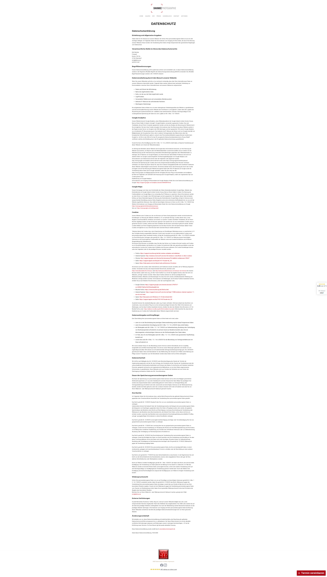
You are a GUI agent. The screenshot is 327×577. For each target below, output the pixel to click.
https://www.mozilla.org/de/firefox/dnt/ (157, 289)
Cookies (165, 561)
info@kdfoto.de (136, 494)
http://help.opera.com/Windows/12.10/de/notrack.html (156, 297)
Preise (159, 16)
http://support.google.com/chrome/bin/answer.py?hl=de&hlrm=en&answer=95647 (165, 258)
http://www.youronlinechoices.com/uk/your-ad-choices (170, 271)
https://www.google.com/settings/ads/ (148, 208)
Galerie (147, 16)
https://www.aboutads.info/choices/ (142, 271)
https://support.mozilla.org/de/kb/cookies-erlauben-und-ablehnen (160, 253)
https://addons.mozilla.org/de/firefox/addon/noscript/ (159, 309)
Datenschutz (159, 561)
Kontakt (176, 16)
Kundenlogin (167, 16)
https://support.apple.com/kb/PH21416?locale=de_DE (155, 299)
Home (141, 16)
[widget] (322, 288)
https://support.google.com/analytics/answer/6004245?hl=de (154, 182)
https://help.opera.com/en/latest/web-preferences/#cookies (158, 263)
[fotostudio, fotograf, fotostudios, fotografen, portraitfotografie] (163, 554)
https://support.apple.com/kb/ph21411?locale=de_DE (155, 260)
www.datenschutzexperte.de (167, 529)
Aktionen (184, 16)
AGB (154, 561)
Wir (153, 16)
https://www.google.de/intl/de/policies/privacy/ (145, 206)
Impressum (171, 561)
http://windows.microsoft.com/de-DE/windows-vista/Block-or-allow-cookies (169, 256)
